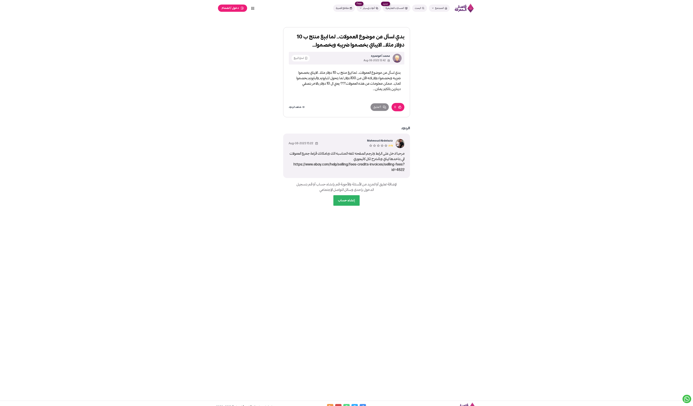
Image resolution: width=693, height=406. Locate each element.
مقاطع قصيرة (342, 8)
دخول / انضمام (230, 8)
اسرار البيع (299, 58)
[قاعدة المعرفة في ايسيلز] (464, 8)
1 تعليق (377, 107)
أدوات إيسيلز (369, 8)
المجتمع (439, 8)
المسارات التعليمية (395, 8)
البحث (418, 8)
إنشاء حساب (346, 200)
